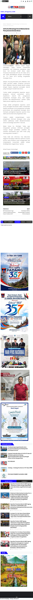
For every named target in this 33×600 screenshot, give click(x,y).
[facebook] (21, 1)
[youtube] (25, 1)
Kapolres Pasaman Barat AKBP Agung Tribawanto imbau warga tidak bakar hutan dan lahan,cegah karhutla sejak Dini (20, 486)
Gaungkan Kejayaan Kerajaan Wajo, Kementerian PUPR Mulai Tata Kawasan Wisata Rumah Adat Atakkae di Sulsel (14, 201)
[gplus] (30, 1)
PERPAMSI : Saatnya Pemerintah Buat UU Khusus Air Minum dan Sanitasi (15, 172)
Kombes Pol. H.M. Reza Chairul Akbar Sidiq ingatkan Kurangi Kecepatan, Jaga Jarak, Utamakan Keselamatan (20, 515)
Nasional (9, 24)
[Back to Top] (17, 597)
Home (4, 24)
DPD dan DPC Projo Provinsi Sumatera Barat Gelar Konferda (16, 187)
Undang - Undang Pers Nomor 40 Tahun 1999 (20, 468)
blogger (17, 222)
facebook (29, 222)
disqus (23, 222)
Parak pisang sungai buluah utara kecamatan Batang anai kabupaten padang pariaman (18, 448)
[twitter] (23, 1)
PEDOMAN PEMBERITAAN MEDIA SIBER (17, 474)
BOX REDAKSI (11, 461)
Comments (24, 481)
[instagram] (28, 1)
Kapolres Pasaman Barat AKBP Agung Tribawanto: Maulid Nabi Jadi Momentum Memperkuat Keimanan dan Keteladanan (21, 506)
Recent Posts (8, 481)
